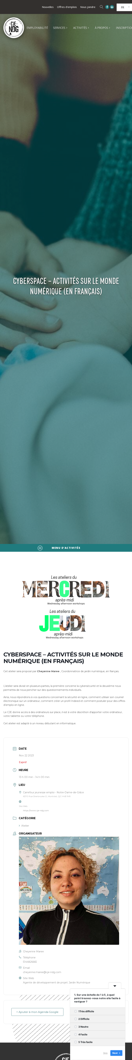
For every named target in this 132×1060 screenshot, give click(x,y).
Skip (105, 1053)
